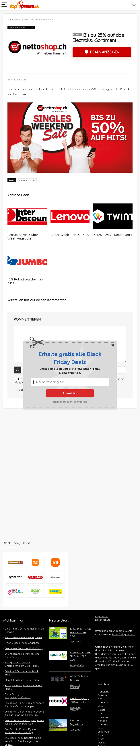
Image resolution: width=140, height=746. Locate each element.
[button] (70, 358)
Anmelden (70, 393)
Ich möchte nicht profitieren (70, 401)
